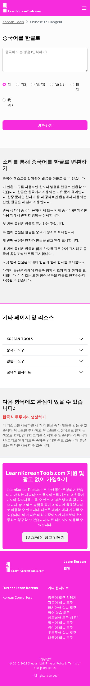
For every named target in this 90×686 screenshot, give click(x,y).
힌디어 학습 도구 (60, 627)
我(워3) (60, 84)
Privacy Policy (55, 663)
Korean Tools (13, 22)
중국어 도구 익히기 (62, 597)
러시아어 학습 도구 (62, 607)
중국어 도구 (15, 350)
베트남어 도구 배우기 (64, 617)
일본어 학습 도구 (60, 622)
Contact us (48, 668)
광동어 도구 (15, 361)
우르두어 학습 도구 (62, 632)
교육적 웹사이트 (19, 372)
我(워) (40, 84)
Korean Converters (17, 597)
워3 (23, 84)
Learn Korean (75, 561)
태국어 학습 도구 (60, 637)
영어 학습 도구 (58, 612)
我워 (77, 87)
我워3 (10, 102)
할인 (67, 568)
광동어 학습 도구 (60, 602)
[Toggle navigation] (84, 8)
